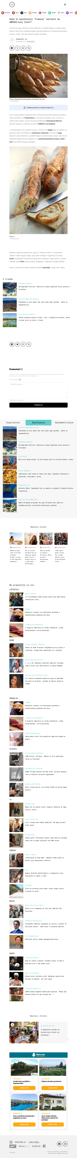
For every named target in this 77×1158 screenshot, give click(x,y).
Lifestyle (44, 12)
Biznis (62, 12)
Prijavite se (38, 405)
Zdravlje (54, 12)
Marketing (56, 1151)
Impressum (50, 1151)
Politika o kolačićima (63, 1153)
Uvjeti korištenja (64, 1151)
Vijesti (17, 12)
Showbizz (34, 12)
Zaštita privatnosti (52, 1153)
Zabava (71, 12)
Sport (25, 12)
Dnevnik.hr (7, 12)
